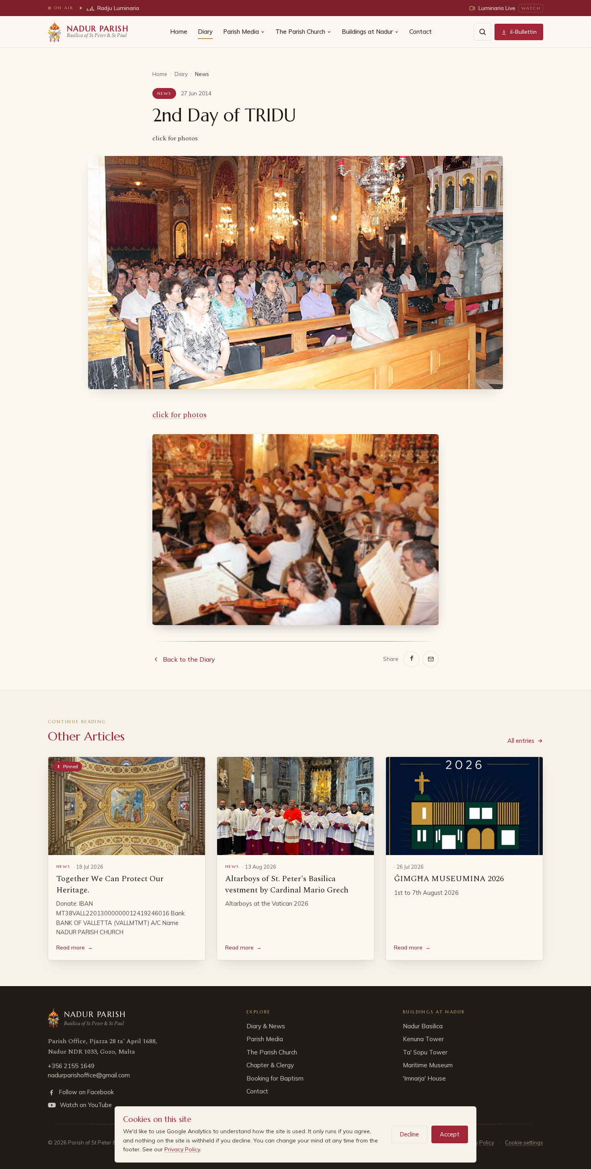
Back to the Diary (189, 659)
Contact (420, 31)
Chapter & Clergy (270, 1065)
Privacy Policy (182, 1149)
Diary (205, 31)
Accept (450, 1134)
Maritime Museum (428, 1065)
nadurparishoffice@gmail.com (89, 1075)
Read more (74, 947)
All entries (520, 740)
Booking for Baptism (275, 1078)
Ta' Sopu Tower (425, 1052)
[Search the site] (482, 32)
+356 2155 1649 (71, 1066)
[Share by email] (431, 659)
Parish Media (241, 31)
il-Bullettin (523, 31)
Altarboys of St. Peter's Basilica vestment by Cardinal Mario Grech (287, 884)
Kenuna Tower (423, 1039)
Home (178, 31)
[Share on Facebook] (411, 659)
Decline (409, 1134)
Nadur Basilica (423, 1026)
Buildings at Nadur (367, 31)
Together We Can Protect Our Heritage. (110, 884)
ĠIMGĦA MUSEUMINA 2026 (449, 879)
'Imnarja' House (424, 1078)
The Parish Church (300, 31)
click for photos (179, 415)
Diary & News (265, 1026)
